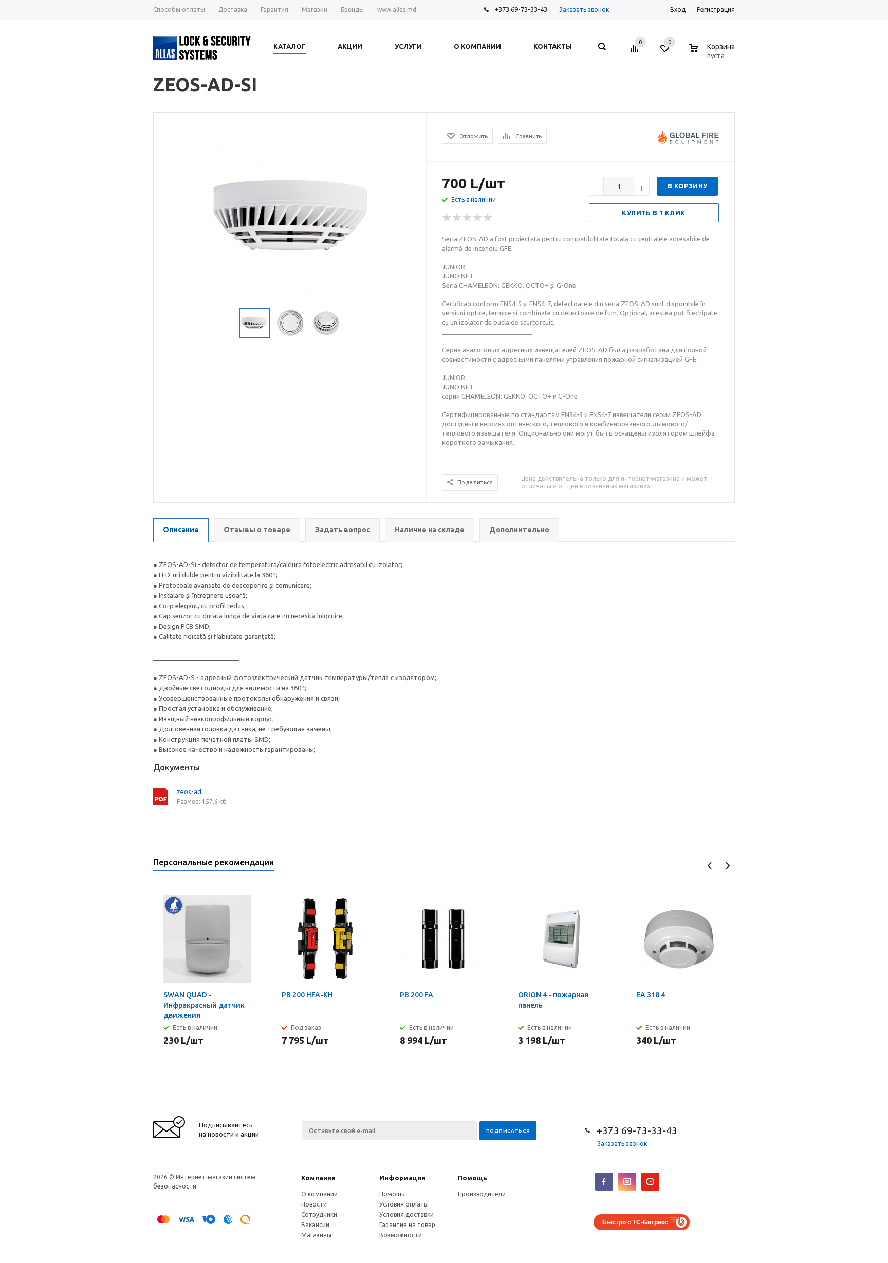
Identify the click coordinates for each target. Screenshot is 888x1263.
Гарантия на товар (407, 1224)
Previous (709, 865)
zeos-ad (189, 791)
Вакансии (315, 1224)
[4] (478, 218)
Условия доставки (406, 1214)
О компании (319, 1194)
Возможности (400, 1235)
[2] (457, 218)
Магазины (316, 1235)
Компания (318, 1177)
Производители (482, 1194)
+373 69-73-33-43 (520, 9)
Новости (314, 1204)
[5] (488, 218)
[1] (447, 218)
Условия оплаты (404, 1204)
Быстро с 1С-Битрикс (635, 1222)
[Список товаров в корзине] (713, 54)
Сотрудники (319, 1214)
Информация (402, 1177)
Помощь (472, 1177)
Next (727, 865)
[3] (467, 218)
